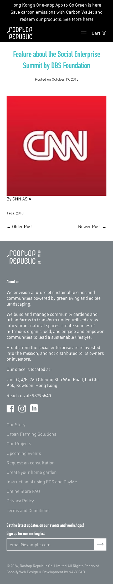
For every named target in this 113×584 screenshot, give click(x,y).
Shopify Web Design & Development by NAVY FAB (46, 572)
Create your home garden (32, 472)
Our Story (16, 424)
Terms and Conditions (28, 510)
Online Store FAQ (23, 491)
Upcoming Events (24, 453)
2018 (19, 213)
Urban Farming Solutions (31, 434)
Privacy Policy (20, 500)
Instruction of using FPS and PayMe (42, 481)
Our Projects (19, 443)
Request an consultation (31, 462)
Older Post (22, 226)
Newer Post (89, 226)
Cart (99, 33)
